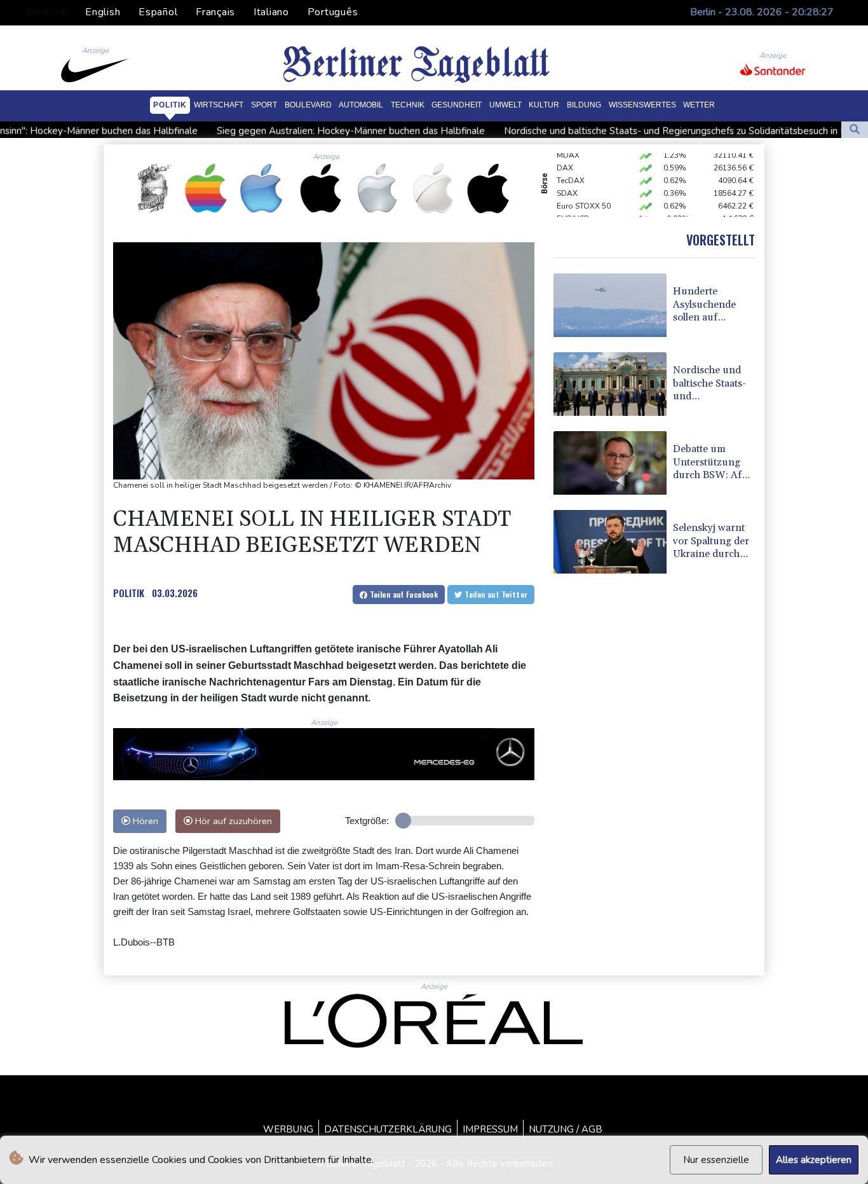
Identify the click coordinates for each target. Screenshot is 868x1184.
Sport (264, 104)
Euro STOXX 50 (584, 195)
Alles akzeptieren (813, 1159)
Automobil (361, 104)
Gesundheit (456, 104)
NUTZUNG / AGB (565, 1129)
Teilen (402, 594)
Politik (170, 104)
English (102, 12)
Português (333, 12)
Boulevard (308, 104)
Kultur (544, 104)
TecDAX (571, 170)
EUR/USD (573, 208)
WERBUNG (288, 1129)
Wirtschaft (218, 104)
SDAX (567, 182)
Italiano (271, 12)
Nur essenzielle (716, 1159)
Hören (144, 821)
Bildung (584, 104)
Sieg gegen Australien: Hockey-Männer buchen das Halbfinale (282, 130)
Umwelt (505, 104)
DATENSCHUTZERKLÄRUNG (388, 1129)
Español (158, 12)
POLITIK (128, 593)
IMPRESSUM (490, 1129)
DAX (565, 157)
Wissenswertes (642, 104)
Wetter (699, 104)
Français (215, 12)
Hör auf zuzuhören (232, 821)
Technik (407, 104)
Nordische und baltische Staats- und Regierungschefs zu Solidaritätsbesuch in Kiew (614, 130)
